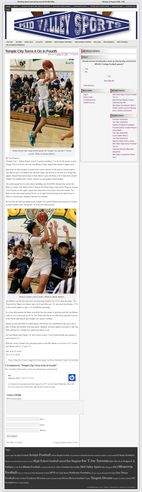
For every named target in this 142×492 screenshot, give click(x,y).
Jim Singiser (73, 461)
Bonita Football (100, 455)
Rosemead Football (109, 473)
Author (19, 42)
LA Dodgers (125, 461)
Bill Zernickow (90, 455)
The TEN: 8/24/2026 (120, 138)
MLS (115, 466)
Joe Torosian (100, 460)
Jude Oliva (114, 461)
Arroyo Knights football (60, 455)
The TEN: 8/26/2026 (120, 122)
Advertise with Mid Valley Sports (35, 6)
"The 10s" (9, 42)
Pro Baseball (108, 42)
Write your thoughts (14, 398)
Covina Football (111, 455)
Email (42, 424)
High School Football (63, 42)
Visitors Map (117, 6)
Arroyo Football (40, 454)
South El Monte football (54, 478)
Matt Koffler (75, 467)
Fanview (48, 42)
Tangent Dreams (102, 478)
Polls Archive (88, 85)
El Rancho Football (27, 461)
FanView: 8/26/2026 (120, 119)
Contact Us (130, 6)
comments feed (51, 369)
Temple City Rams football (121, 478)
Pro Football (122, 42)
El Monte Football (125, 455)
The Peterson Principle (15, 45)
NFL (57, 473)
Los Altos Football (60, 466)
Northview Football (79, 472)
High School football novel (49, 461)
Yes (86, 69)
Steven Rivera (69, 478)
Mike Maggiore (107, 467)
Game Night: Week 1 (120, 136)
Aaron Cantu (9, 455)
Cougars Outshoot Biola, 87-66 (65, 442)
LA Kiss (16, 467)
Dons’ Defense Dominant (122, 111)
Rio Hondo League (40, 360)
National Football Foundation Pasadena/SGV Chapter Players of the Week (125, 127)
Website (42, 430)
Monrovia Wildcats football (26, 473)
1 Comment (74, 54)
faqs (8, 10)
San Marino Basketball (54, 360)
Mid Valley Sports (90, 467)
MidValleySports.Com (95, 487)
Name (42, 419)
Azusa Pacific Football (77, 455)
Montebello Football (42, 473)
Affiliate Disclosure (61, 6)
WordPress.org (89, 103)
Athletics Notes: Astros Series (124, 141)
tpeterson (51, 54)
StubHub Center (83, 478)
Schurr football (20, 478)
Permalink (31, 378)
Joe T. (86, 460)
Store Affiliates (80, 6)
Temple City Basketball (70, 360)
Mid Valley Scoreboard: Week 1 (124, 105)
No (86, 72)
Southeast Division (36, 478)
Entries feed (87, 97)
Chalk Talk (28, 42)
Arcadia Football (21, 455)
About (16, 6)
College (39, 42)
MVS (52, 472)
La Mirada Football (29, 466)
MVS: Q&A (97, 42)
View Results (109, 81)
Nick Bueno (64, 473)
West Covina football (21, 482)
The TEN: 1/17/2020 (14, 442)
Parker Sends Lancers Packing (124, 108)
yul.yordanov (131, 487)
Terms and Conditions (99, 6)
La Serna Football (46, 467)
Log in (85, 95)
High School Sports (83, 42)
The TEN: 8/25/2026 (120, 133)
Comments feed (89, 100)
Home (8, 6)
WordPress (114, 487)
